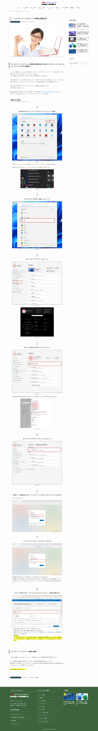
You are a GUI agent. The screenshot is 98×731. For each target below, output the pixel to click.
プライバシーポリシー (17, 714)
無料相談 (41, 697)
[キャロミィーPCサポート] (49, 3)
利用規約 (14, 720)
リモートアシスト (43, 715)
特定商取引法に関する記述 (18, 717)
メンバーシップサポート (44, 721)
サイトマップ (15, 723)
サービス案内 (41, 694)
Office (25, 677)
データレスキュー (43, 703)
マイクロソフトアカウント (15, 21)
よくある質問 (42, 700)
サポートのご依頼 (42, 718)
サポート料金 (42, 709)
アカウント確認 (30, 677)
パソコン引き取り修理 (43, 712)
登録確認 (36, 677)
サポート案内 (41, 706)
